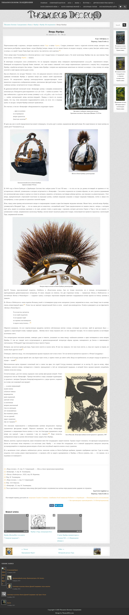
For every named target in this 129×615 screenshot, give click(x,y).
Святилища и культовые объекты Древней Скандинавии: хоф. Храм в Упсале (26, 594)
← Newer (25, 549)
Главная (44, 3)
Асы (69, 3)
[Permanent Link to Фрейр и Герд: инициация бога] (43, 521)
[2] (26, 119)
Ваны (77, 3)
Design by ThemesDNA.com (64, 613)
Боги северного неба (49, 7)
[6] (15, 360)
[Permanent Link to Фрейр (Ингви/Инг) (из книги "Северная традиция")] (16, 523)
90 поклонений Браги (12, 570)
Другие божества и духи (103, 3)
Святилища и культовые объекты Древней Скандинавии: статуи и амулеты (31, 586)
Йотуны (86, 3)
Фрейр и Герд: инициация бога (41, 532)
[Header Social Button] (120, 7)
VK (52, 505)
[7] (16, 421)
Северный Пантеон (57, 3)
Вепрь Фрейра (56, 31)
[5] (22, 349)
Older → (61, 549)
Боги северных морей (70, 7)
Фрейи (24, 57)
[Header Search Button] (125, 7)
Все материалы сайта (108, 7)
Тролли (9, 603)
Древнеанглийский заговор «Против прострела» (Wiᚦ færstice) (28, 578)
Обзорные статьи (90, 7)
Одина (57, 45)
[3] (24, 304)
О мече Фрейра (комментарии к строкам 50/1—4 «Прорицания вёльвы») (68, 538)
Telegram (59, 505)
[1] (59, 50)
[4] (30, 323)
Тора (46, 45)
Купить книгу (120, 50)
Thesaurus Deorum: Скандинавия (17, 2)
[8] (49, 433)
